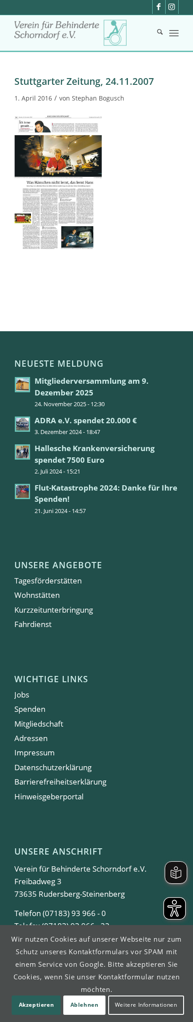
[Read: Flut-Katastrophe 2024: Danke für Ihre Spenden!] (22, 491)
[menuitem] (155, 33)
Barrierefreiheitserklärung (60, 781)
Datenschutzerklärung (53, 767)
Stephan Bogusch (98, 98)
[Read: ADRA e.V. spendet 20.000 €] (22, 424)
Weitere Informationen (146, 1005)
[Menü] (174, 33)
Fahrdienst (33, 624)
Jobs (21, 694)
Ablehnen (84, 1005)
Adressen (31, 738)
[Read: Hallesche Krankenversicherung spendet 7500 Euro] (22, 452)
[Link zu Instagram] (172, 7)
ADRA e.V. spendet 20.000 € (86, 420)
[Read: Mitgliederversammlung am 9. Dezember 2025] (22, 385)
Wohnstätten (37, 595)
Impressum (34, 752)
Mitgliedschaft (38, 724)
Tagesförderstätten (48, 580)
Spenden (29, 709)
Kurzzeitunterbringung (53, 610)
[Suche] (155, 33)
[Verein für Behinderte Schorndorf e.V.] (79, 33)
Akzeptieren (36, 1005)
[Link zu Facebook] (159, 7)
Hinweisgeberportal (48, 796)
